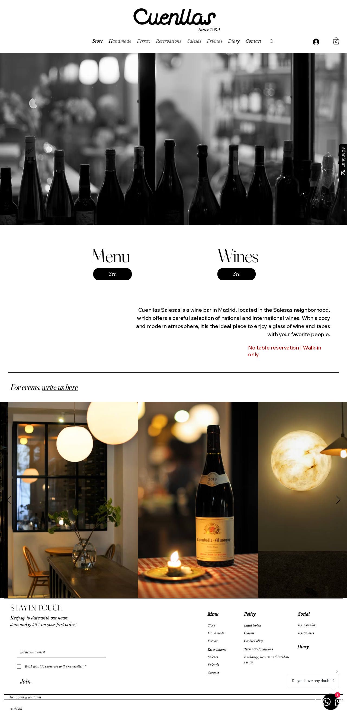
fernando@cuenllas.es (25, 697)
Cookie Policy (253, 641)
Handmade (216, 633)
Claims (249, 633)
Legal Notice (252, 625)
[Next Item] (338, 500)
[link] (336, 41)
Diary (303, 646)
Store (211, 625)
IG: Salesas (306, 633)
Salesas (213, 657)
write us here (60, 387)
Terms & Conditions (258, 649)
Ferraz (213, 641)
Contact (213, 673)
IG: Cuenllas (307, 625)
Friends (213, 665)
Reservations (217, 649)
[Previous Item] (9, 500)
